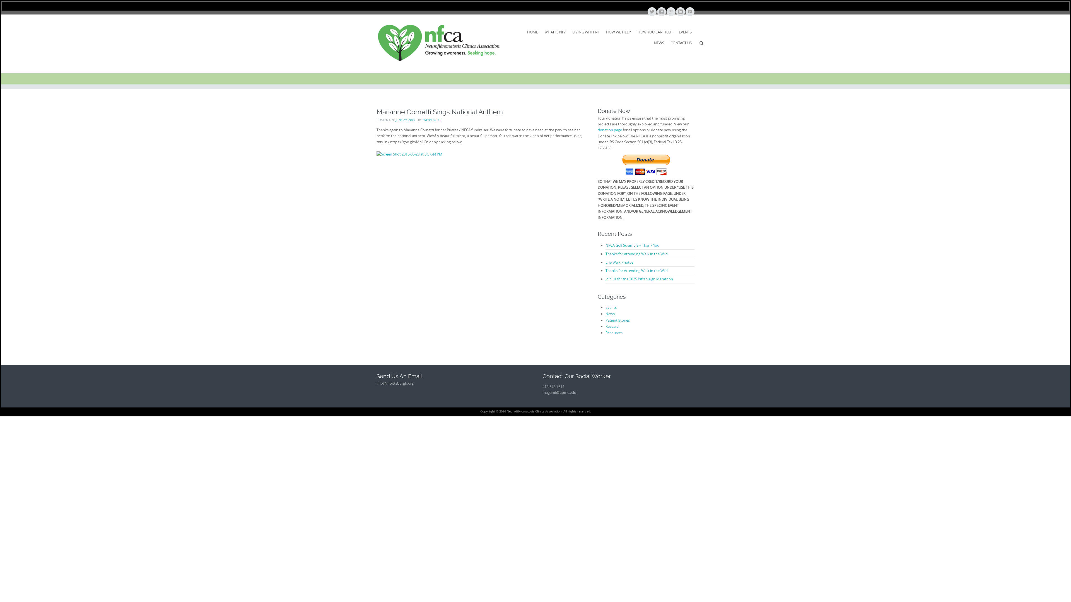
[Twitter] (652, 12)
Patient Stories (618, 320)
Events (685, 32)
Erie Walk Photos (619, 262)
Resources (614, 332)
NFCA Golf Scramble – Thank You (632, 245)
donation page (610, 129)
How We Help (618, 32)
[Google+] (671, 12)
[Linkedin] (680, 12)
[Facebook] (661, 12)
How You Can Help (655, 32)
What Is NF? (555, 32)
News (659, 42)
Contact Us (681, 42)
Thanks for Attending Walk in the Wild (637, 253)
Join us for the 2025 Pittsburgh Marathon (639, 278)
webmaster (432, 120)
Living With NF (586, 32)
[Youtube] (689, 12)
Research (613, 326)
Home (532, 32)
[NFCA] (439, 42)
